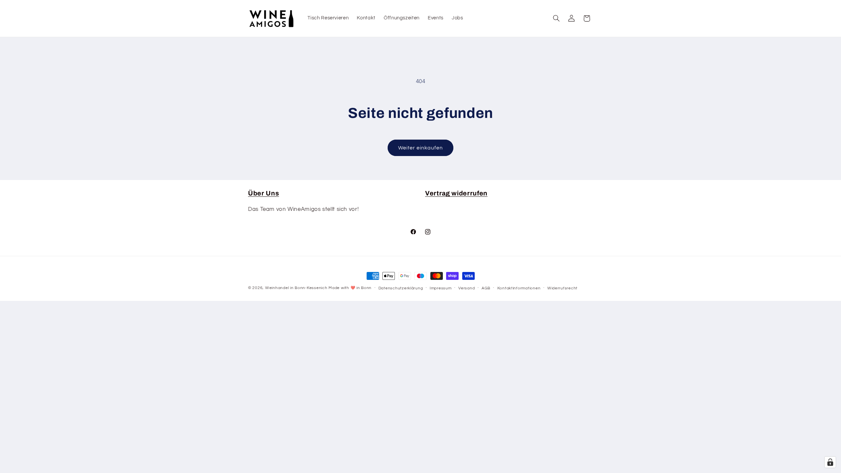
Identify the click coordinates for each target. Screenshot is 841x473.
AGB (486, 288)
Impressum (441, 288)
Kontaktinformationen (519, 288)
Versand (466, 288)
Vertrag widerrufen (456, 193)
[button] (556, 18)
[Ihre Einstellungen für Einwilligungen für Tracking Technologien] (830, 462)
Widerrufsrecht (562, 288)
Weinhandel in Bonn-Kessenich (296, 288)
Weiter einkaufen (420, 147)
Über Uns (263, 193)
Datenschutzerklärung (400, 288)
